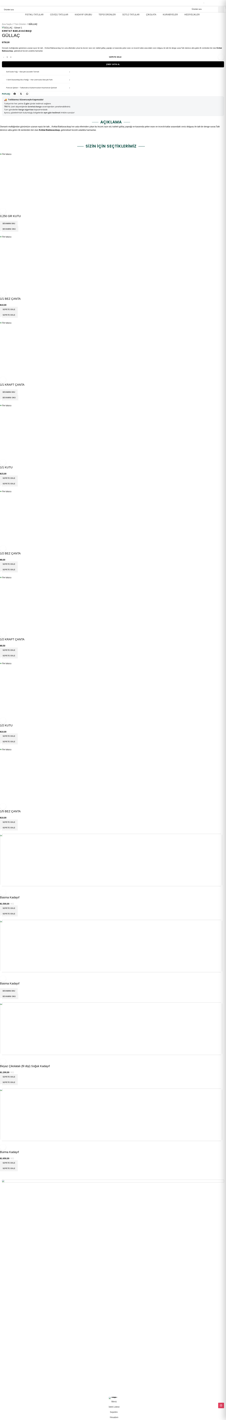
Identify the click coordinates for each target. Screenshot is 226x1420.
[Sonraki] (139, 3)
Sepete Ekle (115, 57)
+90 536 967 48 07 (174, 3)
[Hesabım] (3, 9)
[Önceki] (87, 3)
